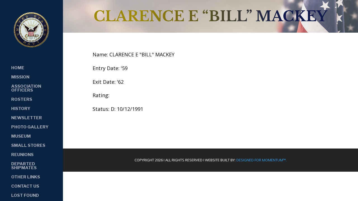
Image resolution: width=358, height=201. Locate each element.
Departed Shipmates (24, 166)
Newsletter (26, 118)
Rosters (21, 99)
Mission (20, 77)
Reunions (22, 155)
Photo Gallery (30, 127)
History (20, 109)
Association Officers (26, 88)
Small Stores (28, 145)
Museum (21, 136)
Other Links (25, 177)
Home (17, 68)
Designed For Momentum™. (261, 159)
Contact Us (25, 186)
